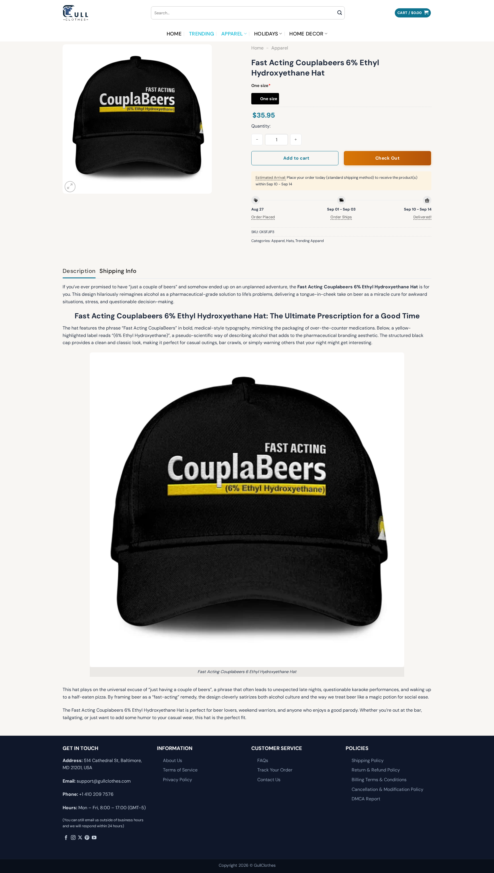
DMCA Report (366, 799)
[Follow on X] (80, 837)
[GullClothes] (102, 13)
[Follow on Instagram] (73, 837)
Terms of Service (180, 770)
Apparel (232, 34)
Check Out (387, 158)
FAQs (262, 760)
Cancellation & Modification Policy (387, 789)
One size (260, 85)
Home (174, 34)
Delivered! (422, 217)
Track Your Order (274, 770)
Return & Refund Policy (376, 770)
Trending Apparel (309, 240)
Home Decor (306, 34)
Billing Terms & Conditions (379, 780)
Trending (201, 34)
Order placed (263, 217)
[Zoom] (70, 186)
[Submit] (339, 13)
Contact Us (268, 780)
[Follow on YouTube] (94, 837)
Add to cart (296, 158)
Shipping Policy (368, 760)
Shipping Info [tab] (117, 271)
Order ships (341, 217)
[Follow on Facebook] (66, 837)
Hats (290, 240)
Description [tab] (79, 271)
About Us (172, 760)
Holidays (266, 34)
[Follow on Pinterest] (87, 837)
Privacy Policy (177, 780)
